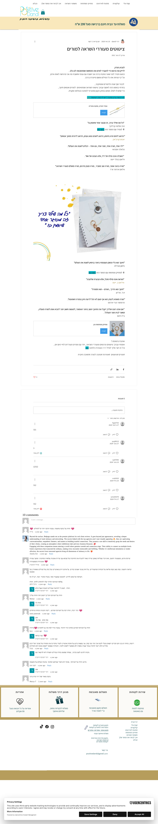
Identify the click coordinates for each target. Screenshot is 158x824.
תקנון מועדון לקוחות (100, 567)
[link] (43, 12)
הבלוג (135, 582)
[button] (79, 110)
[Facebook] (47, 568)
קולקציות (134, 569)
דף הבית (134, 563)
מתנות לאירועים (131, 572)
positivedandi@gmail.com (97, 595)
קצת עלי (134, 567)
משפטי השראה (132, 577)
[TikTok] (41, 568)
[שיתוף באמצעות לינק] (111, 369)
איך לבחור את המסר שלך (128, 579)
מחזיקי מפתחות (132, 574)
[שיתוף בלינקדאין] (117, 369)
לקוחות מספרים (102, 583)
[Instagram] (52, 568)
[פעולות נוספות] (34, 41)
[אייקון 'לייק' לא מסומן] (117, 434)
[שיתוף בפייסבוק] (123, 369)
